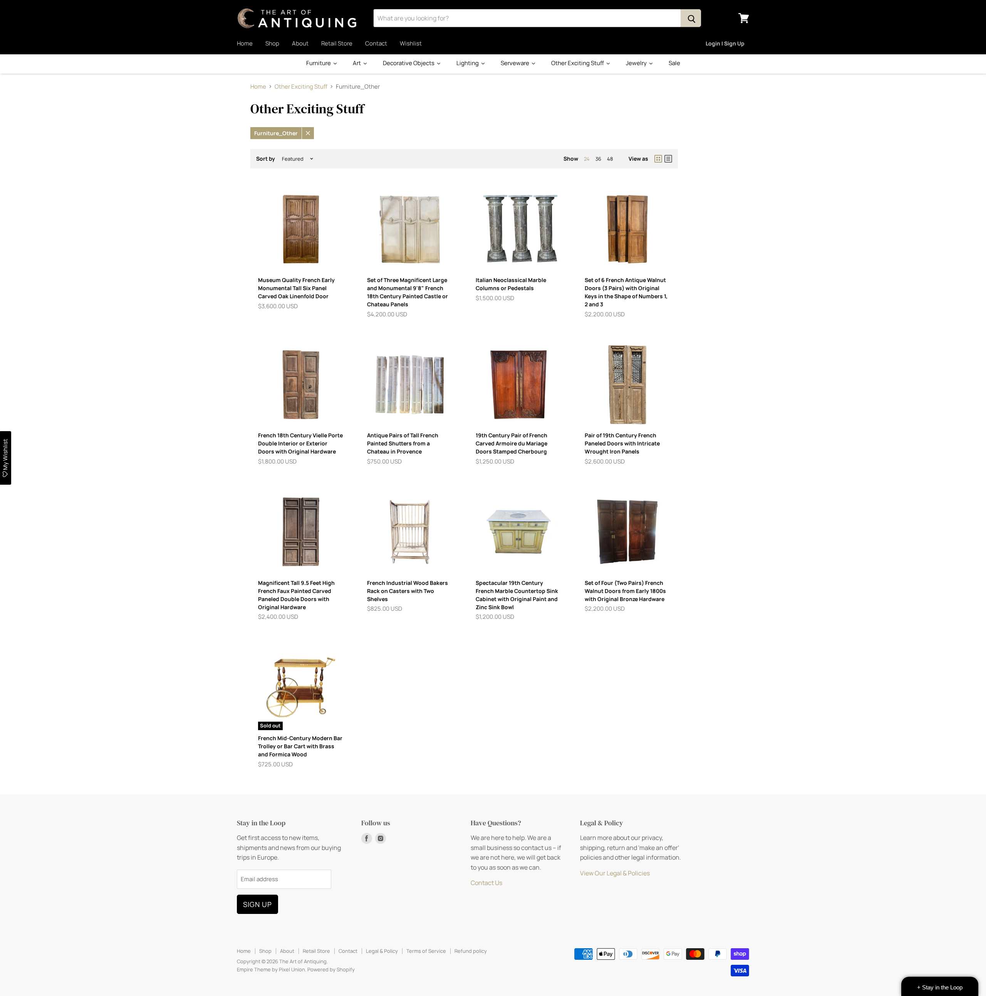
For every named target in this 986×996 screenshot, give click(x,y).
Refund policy (470, 950)
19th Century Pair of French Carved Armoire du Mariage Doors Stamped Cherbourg (511, 443)
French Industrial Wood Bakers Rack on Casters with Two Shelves (407, 591)
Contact (376, 43)
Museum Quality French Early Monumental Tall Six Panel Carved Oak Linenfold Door (296, 288)
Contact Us (486, 882)
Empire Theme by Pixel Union (271, 969)
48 (610, 158)
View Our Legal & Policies (615, 873)
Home (245, 43)
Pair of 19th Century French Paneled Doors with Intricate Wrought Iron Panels (622, 443)
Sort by (265, 159)
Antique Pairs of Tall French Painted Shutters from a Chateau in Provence (402, 443)
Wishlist (411, 43)
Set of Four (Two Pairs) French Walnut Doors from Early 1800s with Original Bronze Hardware (625, 591)
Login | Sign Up (725, 43)
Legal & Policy (382, 950)
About (300, 43)
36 (598, 158)
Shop (272, 43)
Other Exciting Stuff (301, 86)
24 (587, 158)
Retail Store (336, 43)
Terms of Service (426, 950)
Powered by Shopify (331, 969)
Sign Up (257, 904)
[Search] (691, 18)
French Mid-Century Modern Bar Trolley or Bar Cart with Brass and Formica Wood (300, 746)
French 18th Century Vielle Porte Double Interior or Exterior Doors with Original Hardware (300, 443)
